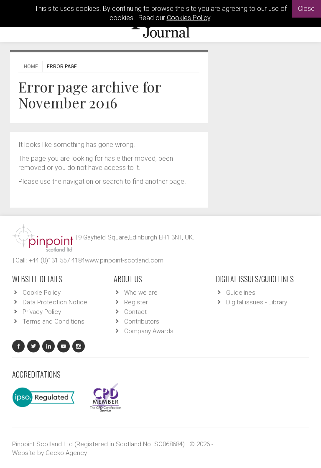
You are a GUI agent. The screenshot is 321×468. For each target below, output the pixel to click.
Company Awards (148, 331)
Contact (135, 312)
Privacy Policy (42, 312)
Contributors (141, 321)
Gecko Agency (66, 453)
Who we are (141, 292)
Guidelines (240, 292)
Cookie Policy (42, 292)
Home (31, 66)
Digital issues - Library (256, 302)
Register (136, 302)
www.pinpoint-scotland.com (124, 260)
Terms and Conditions (53, 321)
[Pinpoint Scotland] (42, 237)
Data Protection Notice (55, 302)
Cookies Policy (188, 18)
